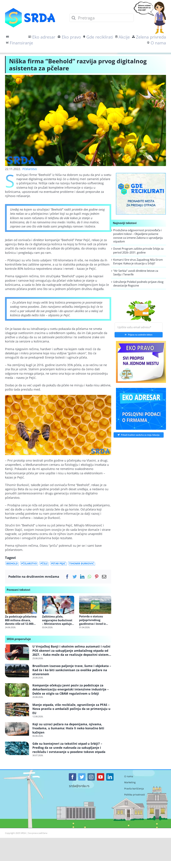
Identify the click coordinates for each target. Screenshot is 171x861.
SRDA (23, 833)
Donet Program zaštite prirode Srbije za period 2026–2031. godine (138, 250)
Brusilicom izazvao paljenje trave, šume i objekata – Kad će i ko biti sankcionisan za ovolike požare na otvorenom (71, 670)
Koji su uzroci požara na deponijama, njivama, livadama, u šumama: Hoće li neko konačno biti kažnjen (68, 728)
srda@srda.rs (79, 786)
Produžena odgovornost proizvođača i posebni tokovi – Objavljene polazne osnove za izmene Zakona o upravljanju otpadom (138, 235)
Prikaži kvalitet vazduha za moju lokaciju (140, 434)
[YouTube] (100, 777)
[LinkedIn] (82, 577)
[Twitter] (74, 577)
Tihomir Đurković (81, 563)
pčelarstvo (29, 563)
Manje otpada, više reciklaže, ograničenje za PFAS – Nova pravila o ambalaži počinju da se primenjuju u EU (71, 709)
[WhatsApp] (89, 577)
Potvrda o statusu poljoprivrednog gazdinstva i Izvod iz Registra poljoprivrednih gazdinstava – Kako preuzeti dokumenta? (93, 620)
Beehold (12, 563)
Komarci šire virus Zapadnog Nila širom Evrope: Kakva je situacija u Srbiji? (138, 261)
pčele (44, 563)
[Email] (104, 577)
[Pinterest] (96, 577)
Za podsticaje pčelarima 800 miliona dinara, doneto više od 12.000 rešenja (21, 620)
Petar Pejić (58, 563)
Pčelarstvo (29, 169)
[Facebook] (67, 577)
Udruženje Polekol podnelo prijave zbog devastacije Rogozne (138, 283)
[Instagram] (91, 777)
